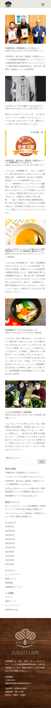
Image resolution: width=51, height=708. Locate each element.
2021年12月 (10, 539)
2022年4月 (9, 535)
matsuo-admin (16, 51)
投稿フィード (10, 601)
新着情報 (11, 257)
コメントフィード (12, 605)
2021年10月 (10, 547)
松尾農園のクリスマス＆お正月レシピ (21, 330)
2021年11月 (10, 543)
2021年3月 (9, 564)
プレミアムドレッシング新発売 (18, 513)
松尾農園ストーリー (13, 587)
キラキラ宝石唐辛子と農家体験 (18, 412)
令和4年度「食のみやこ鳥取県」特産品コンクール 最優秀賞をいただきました (24, 161)
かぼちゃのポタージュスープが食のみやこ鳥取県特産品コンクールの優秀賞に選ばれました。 (25, 250)
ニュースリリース (12, 574)
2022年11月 (10, 531)
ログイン (9, 597)
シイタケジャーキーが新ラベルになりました (24, 106)
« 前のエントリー (12, 458)
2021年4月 (9, 560)
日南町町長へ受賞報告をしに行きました (22, 48)
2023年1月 (9, 527)
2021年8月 (9, 552)
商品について (39, 51)
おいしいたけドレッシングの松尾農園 (21, 506)
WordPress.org (11, 610)
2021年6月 (9, 556)
